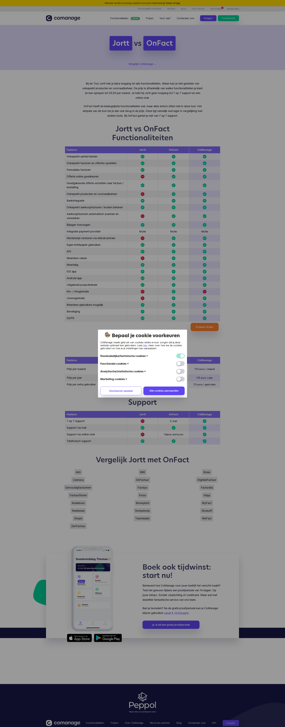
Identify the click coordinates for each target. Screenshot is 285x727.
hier (145, 345)
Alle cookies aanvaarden (164, 390)
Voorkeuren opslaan (121, 390)
